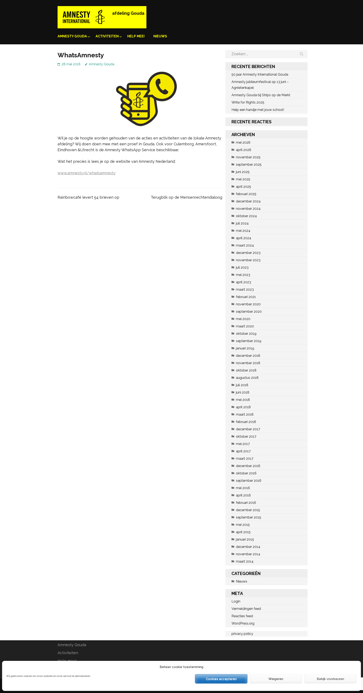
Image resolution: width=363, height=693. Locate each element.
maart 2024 (245, 245)
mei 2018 (243, 400)
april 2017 (243, 451)
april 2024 (243, 238)
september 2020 (249, 312)
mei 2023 (243, 275)
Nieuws (160, 36)
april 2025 (243, 187)
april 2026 (243, 150)
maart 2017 (244, 459)
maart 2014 (245, 561)
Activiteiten (107, 36)
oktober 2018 (246, 370)
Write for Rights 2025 (247, 102)
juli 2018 (242, 385)
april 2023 (243, 282)
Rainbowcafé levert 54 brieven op (88, 197)
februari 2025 (246, 194)
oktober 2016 (246, 473)
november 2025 (248, 157)
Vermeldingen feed (246, 609)
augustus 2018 (247, 378)
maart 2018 (245, 414)
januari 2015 (245, 539)
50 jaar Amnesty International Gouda (259, 74)
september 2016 (248, 481)
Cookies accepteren (221, 679)
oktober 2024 (246, 216)
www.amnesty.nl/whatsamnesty (87, 173)
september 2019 (248, 341)
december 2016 (248, 466)
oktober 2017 (246, 436)
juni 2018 (242, 392)
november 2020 (248, 304)
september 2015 (248, 517)
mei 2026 (243, 142)
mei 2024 (243, 231)
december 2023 (248, 253)
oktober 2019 (246, 334)
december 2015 (248, 510)
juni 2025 (243, 172)
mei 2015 (243, 525)
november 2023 (248, 260)
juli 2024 (242, 223)
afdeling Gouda (128, 13)
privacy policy (242, 634)
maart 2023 (245, 289)
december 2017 (248, 429)
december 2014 (248, 547)
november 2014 (248, 554)
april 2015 (243, 532)
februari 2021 (246, 297)
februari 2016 (246, 503)
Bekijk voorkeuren (330, 679)
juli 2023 (242, 267)
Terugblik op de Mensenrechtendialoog (186, 197)
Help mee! (136, 36)
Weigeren (275, 679)
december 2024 (248, 201)
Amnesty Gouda (72, 36)
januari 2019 (245, 348)
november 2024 (248, 209)
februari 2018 (246, 422)
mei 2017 (243, 444)
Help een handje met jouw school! (257, 110)
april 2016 (243, 495)
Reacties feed (242, 616)
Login (235, 601)
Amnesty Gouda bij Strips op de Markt (260, 95)
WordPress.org (242, 623)
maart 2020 (245, 326)
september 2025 (249, 165)
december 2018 (248, 356)
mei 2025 (243, 179)
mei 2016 (243, 488)
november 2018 (248, 363)
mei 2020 (243, 319)
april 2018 (243, 407)
